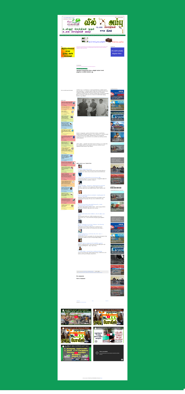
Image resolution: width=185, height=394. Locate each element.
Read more (65, 105)
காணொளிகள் (109, 35)
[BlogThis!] (96, 271)
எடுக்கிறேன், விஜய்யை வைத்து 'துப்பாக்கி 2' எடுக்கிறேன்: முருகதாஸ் (90, 243)
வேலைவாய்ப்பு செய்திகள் (86, 35)
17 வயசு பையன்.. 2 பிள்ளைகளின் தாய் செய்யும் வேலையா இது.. (89, 177)
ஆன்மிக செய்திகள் (98, 35)
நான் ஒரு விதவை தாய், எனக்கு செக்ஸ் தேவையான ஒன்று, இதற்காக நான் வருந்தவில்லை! (117, 262)
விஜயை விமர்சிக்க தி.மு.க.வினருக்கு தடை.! (64, 111)
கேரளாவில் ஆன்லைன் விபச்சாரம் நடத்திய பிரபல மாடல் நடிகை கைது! (117, 209)
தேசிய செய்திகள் (74, 35)
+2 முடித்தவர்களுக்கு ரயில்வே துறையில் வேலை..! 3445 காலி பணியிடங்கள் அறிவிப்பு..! (66, 137)
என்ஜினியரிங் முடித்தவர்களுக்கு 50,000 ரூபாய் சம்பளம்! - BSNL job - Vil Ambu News (66, 102)
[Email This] (95, 271)
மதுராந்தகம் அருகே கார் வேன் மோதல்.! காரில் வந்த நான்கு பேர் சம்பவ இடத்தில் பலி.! (65, 188)
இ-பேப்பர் (114, 35)
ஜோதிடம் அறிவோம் (104, 35)
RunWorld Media (91, 272)
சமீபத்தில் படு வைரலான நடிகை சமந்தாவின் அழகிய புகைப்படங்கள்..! (65, 205)
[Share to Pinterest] (99, 271)
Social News (94, 272)
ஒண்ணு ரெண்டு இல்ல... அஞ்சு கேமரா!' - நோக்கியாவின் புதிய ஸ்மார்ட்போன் (91, 185)
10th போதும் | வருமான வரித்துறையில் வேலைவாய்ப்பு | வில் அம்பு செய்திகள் (66, 162)
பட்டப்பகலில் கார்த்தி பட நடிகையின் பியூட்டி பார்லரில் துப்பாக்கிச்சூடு (90, 251)
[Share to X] (97, 271)
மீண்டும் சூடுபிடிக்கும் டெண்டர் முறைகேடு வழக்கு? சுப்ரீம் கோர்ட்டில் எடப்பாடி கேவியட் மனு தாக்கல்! (66, 200)
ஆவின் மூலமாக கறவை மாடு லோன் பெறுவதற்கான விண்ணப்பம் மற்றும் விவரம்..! (65, 143)
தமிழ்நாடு (69, 35)
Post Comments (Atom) (83, 302)
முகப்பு (61, 35)
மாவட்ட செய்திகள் (65, 35)
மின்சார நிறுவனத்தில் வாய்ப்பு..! (117, 119)
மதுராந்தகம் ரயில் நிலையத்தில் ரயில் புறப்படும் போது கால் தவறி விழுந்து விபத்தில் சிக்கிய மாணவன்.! (65, 168)
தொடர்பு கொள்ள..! (118, 35)
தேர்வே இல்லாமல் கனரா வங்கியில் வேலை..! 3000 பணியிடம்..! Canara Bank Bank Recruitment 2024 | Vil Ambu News (117, 106)
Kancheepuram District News (82, 272)
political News (87, 272)
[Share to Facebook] (98, 271)
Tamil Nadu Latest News (99, 272)
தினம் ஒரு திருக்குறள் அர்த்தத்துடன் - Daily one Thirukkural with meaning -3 (117, 139)
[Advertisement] (92, 6)
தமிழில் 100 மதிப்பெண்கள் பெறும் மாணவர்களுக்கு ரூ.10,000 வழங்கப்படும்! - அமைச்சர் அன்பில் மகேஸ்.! (65, 117)
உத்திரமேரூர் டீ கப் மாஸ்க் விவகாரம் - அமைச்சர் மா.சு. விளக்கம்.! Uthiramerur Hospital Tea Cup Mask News (65, 194)
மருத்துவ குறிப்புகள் (92, 35)
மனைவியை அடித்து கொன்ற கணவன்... (85, 169)
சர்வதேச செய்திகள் (79, 35)
